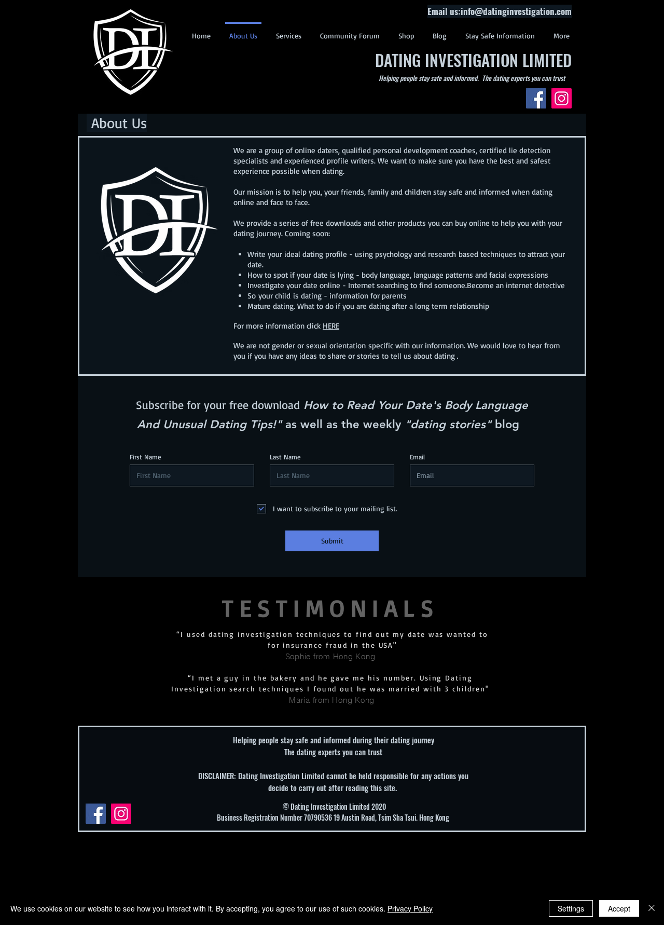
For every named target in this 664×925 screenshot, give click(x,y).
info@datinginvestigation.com (516, 11)
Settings (571, 908)
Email (417, 457)
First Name (145, 457)
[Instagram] (561, 98)
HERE (331, 326)
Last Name (285, 457)
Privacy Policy (410, 908)
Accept (619, 908)
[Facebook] (536, 98)
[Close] (651, 908)
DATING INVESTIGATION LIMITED (473, 60)
